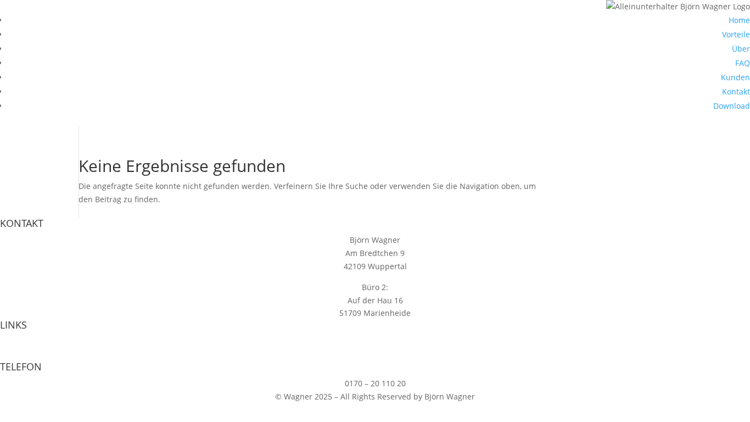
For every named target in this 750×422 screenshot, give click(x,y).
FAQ (742, 63)
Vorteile (736, 34)
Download (731, 106)
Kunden (735, 77)
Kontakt (736, 91)
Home (739, 20)
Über (741, 48)
